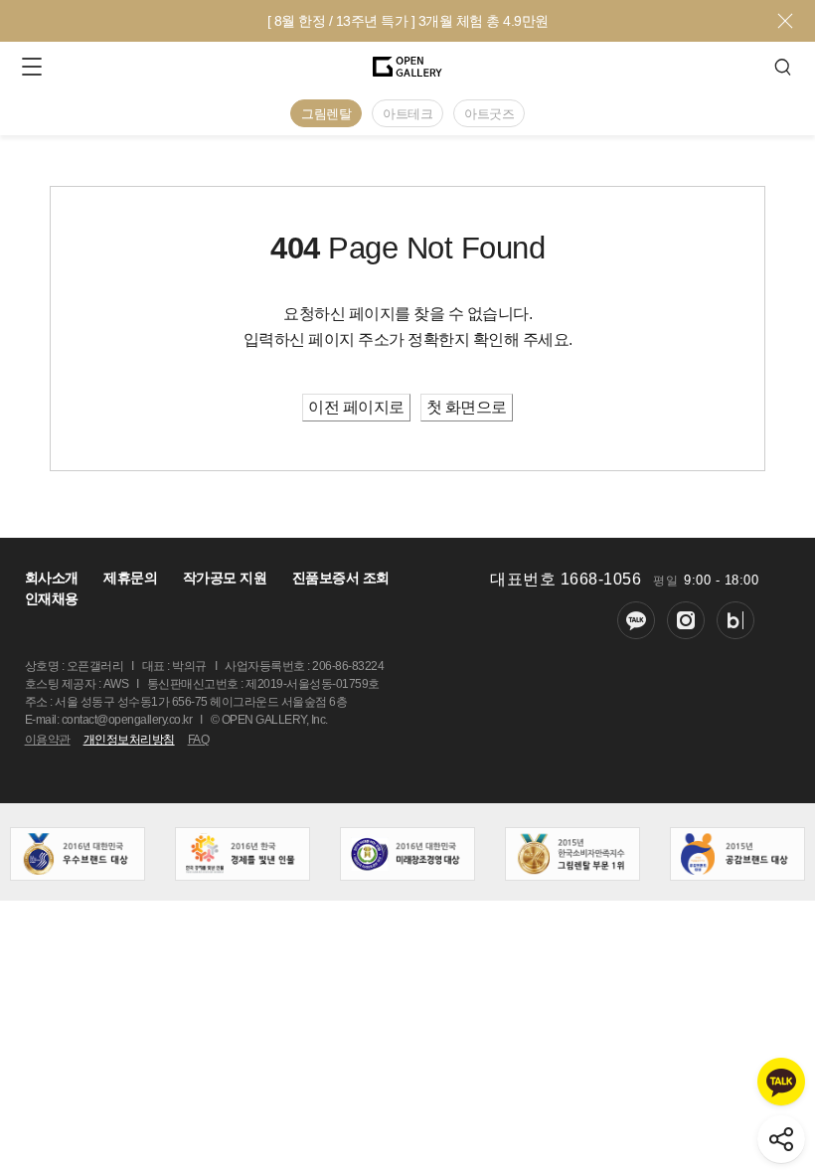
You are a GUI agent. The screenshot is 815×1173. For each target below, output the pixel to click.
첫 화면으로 (466, 407)
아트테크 (407, 113)
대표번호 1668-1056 (565, 579)
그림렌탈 (326, 113)
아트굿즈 (489, 113)
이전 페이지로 (356, 407)
